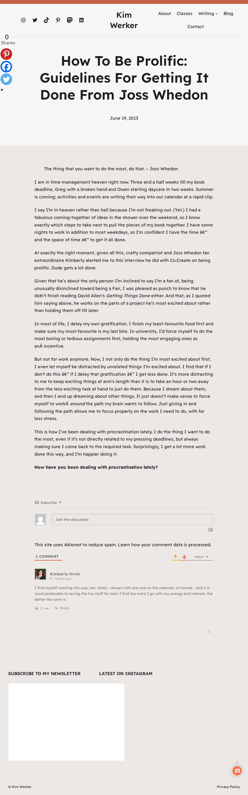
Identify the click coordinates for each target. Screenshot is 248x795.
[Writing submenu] (216, 13)
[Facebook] (6, 66)
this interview (130, 260)
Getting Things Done (128, 295)
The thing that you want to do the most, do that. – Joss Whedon (111, 168)
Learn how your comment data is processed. (164, 544)
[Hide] (2, 90)
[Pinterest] (6, 54)
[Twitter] (6, 79)
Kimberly (75, 260)
